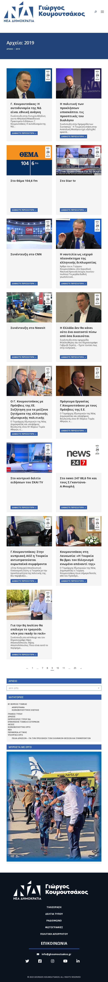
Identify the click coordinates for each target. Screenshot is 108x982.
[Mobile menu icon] (102, 11)
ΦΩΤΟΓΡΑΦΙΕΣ (54, 927)
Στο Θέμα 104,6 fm (24, 181)
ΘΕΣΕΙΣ (11, 724)
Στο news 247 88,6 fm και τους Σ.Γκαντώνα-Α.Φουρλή (78, 482)
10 (58, 668)
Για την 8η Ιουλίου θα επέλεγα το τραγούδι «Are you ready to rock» (28, 629)
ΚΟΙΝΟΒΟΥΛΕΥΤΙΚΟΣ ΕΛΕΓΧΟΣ (25, 710)
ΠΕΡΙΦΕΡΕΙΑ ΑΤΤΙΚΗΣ (17, 732)
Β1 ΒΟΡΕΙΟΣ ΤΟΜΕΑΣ (17, 704)
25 (75, 668)
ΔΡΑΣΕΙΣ (11, 716)
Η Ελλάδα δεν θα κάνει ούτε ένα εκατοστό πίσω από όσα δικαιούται (78, 332)
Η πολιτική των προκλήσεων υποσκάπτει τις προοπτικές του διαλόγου (72, 112)
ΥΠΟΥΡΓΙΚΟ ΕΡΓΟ (15, 735)
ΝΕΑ (10, 730)
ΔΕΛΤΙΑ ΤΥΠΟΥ (54, 913)
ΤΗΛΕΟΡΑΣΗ (54, 907)
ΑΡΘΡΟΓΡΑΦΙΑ (18, 707)
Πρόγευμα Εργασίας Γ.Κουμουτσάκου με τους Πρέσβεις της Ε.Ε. (78, 405)
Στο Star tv (68, 181)
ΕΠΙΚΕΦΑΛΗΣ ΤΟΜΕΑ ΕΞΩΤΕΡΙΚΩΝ (23, 722)
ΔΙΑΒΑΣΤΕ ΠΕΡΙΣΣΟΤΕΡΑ (23, 133)
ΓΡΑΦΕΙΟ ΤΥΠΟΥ (15, 714)
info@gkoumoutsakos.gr (56, 954)
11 (64, 668)
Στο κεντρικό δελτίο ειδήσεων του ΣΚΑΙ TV (27, 480)
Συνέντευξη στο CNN (26, 254)
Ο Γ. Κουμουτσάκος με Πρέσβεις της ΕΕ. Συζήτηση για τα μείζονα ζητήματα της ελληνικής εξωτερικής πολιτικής (29, 409)
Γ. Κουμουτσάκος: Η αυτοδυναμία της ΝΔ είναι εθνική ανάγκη (26, 108)
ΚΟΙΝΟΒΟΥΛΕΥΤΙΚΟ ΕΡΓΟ (19, 727)
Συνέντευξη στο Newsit (28, 328)
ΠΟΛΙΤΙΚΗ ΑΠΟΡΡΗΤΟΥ (54, 934)
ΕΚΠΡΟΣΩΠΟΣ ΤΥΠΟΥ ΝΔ (19, 719)
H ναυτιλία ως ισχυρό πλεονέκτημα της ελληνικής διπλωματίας (78, 258)
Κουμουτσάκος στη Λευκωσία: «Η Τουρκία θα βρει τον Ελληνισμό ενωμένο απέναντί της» (77, 558)
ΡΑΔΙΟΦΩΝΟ (54, 920)
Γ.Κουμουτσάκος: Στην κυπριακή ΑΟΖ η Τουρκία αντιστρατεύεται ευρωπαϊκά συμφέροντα (29, 558)
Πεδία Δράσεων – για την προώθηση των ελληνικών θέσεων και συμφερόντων (51, 738)
